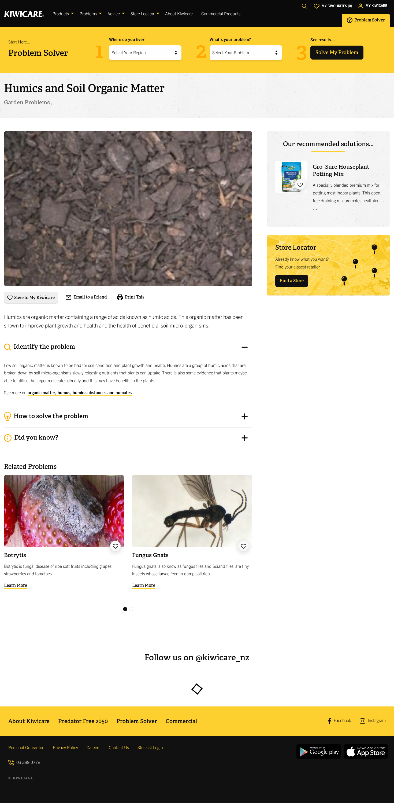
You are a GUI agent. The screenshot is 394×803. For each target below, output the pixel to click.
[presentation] (128, 371)
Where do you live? (126, 39)
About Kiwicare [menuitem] (179, 13)
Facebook (342, 720)
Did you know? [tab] (35, 437)
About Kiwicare (29, 721)
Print (134, 297)
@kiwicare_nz (222, 657)
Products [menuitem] (61, 13)
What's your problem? (230, 39)
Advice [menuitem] (113, 13)
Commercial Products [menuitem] (220, 13)
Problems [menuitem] (88, 13)
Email (90, 297)
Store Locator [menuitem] (142, 13)
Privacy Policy (65, 747)
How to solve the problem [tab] (50, 416)
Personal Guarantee (26, 747)
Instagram (376, 720)
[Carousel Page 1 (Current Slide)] (125, 609)
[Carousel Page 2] (131, 609)
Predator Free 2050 (83, 721)
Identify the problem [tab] (43, 346)
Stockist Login (150, 747)
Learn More (15, 585)
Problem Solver (369, 20)
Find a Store (292, 280)
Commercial (181, 721)
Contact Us (119, 747)
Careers (93, 747)
